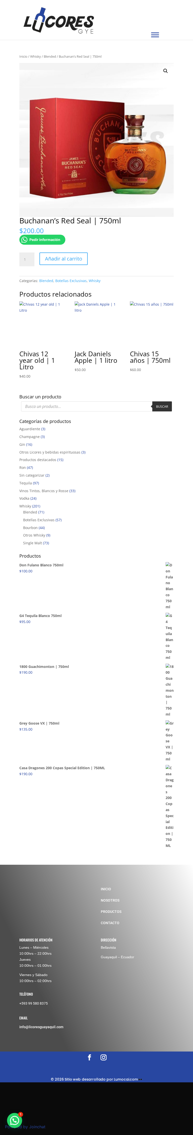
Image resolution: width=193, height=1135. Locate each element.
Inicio (23, 56)
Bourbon (30, 527)
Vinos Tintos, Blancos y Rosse (43, 490)
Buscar (162, 406)
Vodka (24, 498)
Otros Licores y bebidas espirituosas (49, 452)
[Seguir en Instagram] (104, 1058)
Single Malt (32, 543)
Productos (111, 912)
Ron (22, 467)
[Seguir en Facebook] (89, 1058)
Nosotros (110, 900)
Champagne (29, 436)
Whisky (35, 56)
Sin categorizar (31, 475)
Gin (22, 444)
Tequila (25, 483)
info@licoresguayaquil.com (41, 1027)
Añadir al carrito (63, 258)
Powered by (25, 1126)
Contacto (110, 923)
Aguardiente (29, 428)
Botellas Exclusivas (71, 280)
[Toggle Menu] (155, 34)
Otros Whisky (34, 535)
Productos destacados (37, 459)
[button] (165, 70)
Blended (50, 56)
